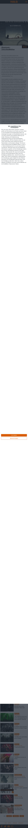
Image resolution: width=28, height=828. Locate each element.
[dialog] (14, 414)
